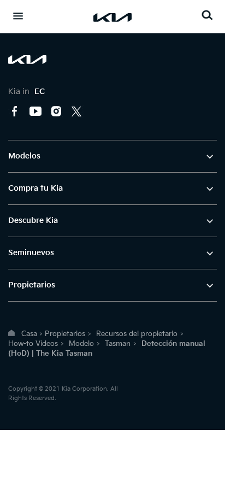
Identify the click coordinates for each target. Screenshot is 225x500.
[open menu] (18, 15)
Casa (29, 334)
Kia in (26, 91)
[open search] (207, 15)
